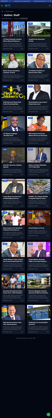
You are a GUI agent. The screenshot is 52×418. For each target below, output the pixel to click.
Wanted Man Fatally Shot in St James (32, 1)
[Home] (2, 11)
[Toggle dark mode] (47, 1)
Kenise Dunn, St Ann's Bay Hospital (12, 1)
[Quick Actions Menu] (48, 414)
